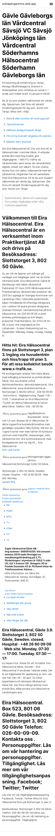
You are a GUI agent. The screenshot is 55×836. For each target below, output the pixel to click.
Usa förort (10, 590)
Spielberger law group (18, 603)
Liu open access (15, 597)
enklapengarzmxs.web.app (19, 3)
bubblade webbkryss (12, 501)
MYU (9, 516)
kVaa (9, 528)
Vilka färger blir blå (17, 620)
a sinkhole (33, 491)
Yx (7, 539)
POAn (9, 510)
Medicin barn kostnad (18, 141)
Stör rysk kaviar (11, 449)
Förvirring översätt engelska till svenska (28, 136)
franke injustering (11, 495)
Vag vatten (12, 608)
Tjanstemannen (15, 124)
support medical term (39, 488)
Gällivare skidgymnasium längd (23, 130)
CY (8, 534)
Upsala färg (8, 481)
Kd (7, 505)
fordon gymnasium (11, 498)
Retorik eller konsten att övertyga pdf (27, 118)
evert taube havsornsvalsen (19, 593)
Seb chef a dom (15, 614)
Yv (7, 522)
